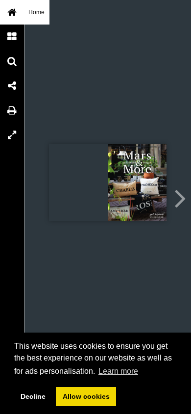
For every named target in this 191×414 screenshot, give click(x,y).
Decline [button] (33, 396)
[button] (12, 12)
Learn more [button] (118, 371)
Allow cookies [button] (86, 396)
